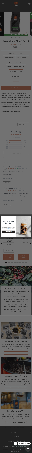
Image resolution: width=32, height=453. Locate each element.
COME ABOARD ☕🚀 (8, 231)
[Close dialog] (30, 217)
